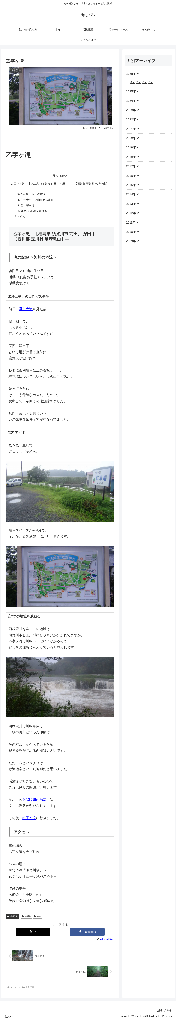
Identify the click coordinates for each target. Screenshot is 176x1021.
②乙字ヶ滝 (27, 205)
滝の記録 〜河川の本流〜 (32, 194)
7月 (138, 82)
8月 (132, 82)
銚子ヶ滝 (29, 818)
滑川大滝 (26, 309)
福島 (39, 916)
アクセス (22, 216)
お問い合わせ (164, 1010)
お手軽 (28, 916)
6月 (144, 82)
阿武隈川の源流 (34, 799)
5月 (150, 82)
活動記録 (14, 916)
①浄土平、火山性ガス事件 (37, 199)
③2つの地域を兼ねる (34, 210)
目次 (55, 176)
